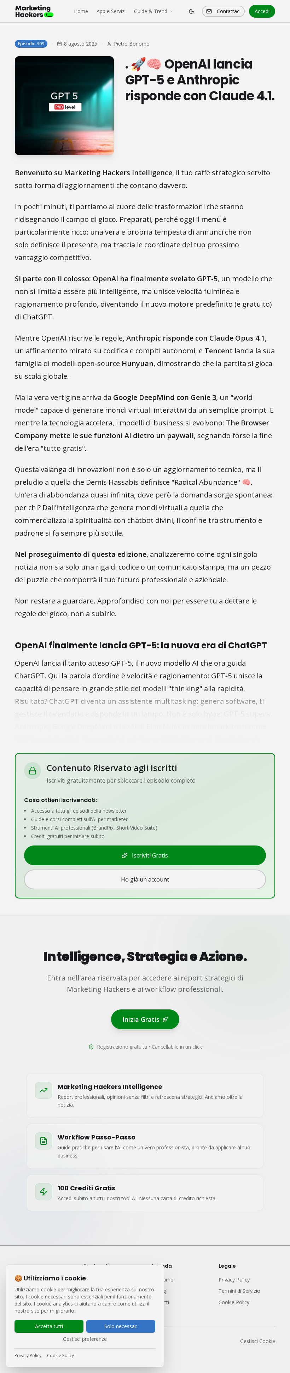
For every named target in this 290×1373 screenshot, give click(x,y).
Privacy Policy (27, 1356)
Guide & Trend (150, 11)
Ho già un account (145, 879)
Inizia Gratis (141, 1019)
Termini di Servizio (239, 1290)
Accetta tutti (49, 1326)
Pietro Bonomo (132, 43)
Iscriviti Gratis (150, 855)
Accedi (262, 11)
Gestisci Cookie (257, 1341)
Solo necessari (121, 1326)
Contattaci (228, 11)
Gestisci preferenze (85, 1339)
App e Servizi (111, 11)
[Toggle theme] (191, 11)
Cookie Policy (60, 1356)
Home (81, 11)
